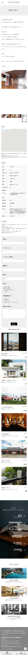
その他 (5, 291)
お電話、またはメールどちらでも (11, 302)
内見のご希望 (7, 288)
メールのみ (6, 300)
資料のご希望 (7, 287)
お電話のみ (6, 299)
